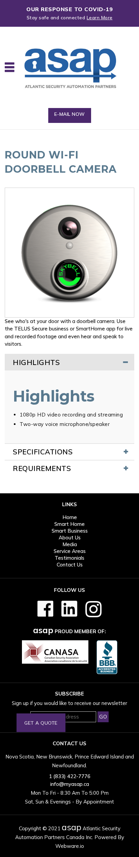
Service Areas (70, 551)
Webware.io (69, 846)
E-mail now (69, 114)
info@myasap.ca (69, 784)
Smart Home (69, 524)
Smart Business (70, 531)
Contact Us (70, 564)
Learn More (100, 18)
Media (69, 544)
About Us (70, 537)
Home (69, 517)
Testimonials (69, 558)
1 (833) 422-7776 (69, 776)
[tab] (69, 362)
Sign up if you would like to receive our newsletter (69, 703)
